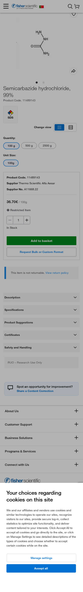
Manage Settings (41, 558)
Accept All (41, 568)
